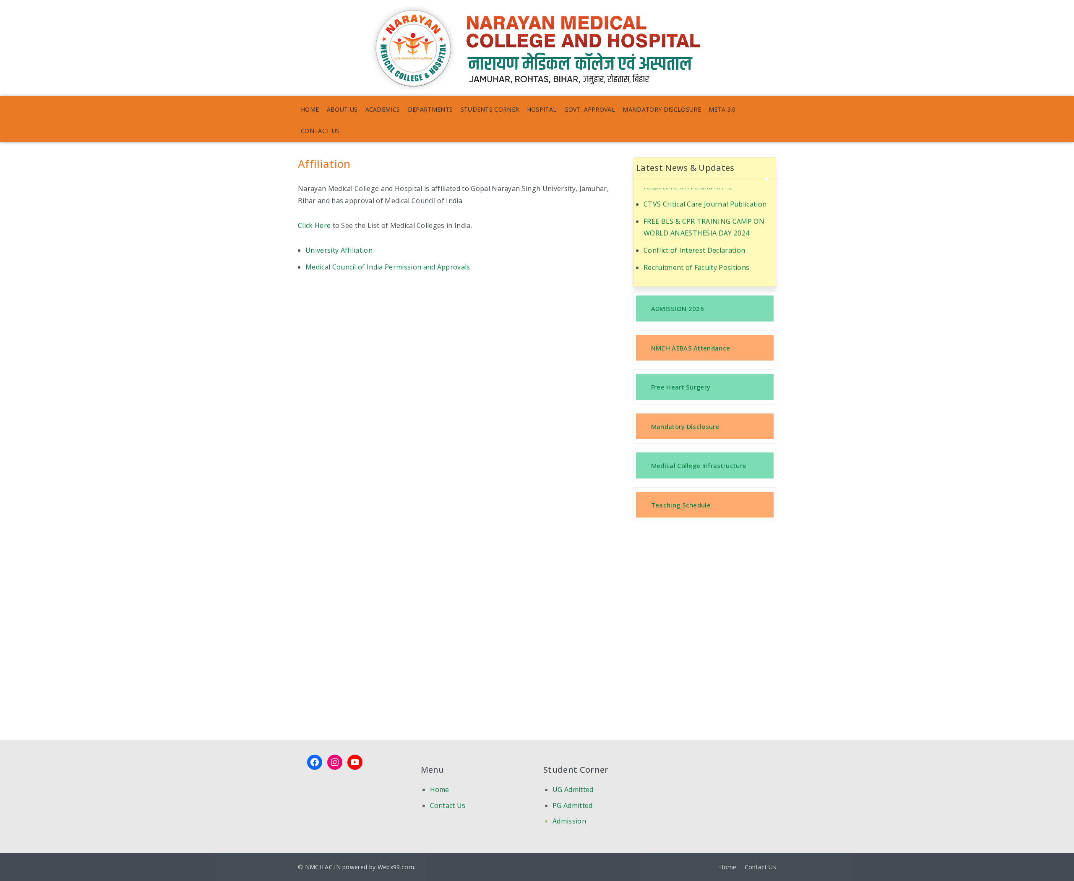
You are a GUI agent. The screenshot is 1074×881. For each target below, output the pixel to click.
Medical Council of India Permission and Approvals (387, 267)
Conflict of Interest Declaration (694, 239)
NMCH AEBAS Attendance (690, 348)
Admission (569, 821)
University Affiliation (339, 250)
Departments (430, 109)
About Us (342, 109)
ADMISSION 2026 (677, 308)
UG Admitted (573, 789)
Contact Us (320, 131)
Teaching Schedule (681, 505)
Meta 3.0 (722, 109)
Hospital (542, 109)
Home (310, 109)
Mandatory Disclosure (662, 109)
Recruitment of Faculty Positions (696, 256)
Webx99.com (396, 867)
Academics (382, 109)
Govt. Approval (589, 109)
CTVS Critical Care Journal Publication (705, 193)
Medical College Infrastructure (699, 465)
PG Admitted (573, 805)
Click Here (314, 225)
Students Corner (490, 109)
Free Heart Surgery (681, 387)
